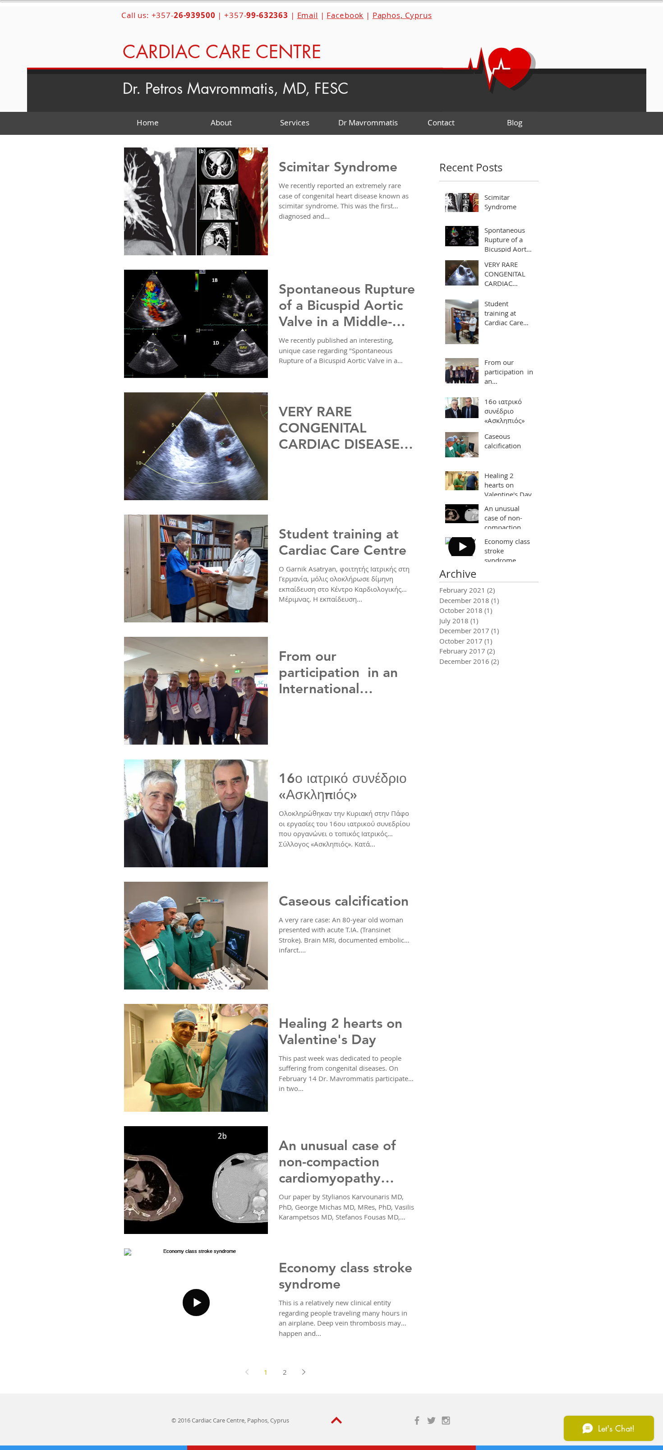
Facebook (345, 15)
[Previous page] (247, 1372)
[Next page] (303, 1372)
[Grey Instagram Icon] (445, 1420)
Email (307, 15)
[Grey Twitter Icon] (431, 1420)
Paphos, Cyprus (402, 15)
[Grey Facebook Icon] (417, 1420)
